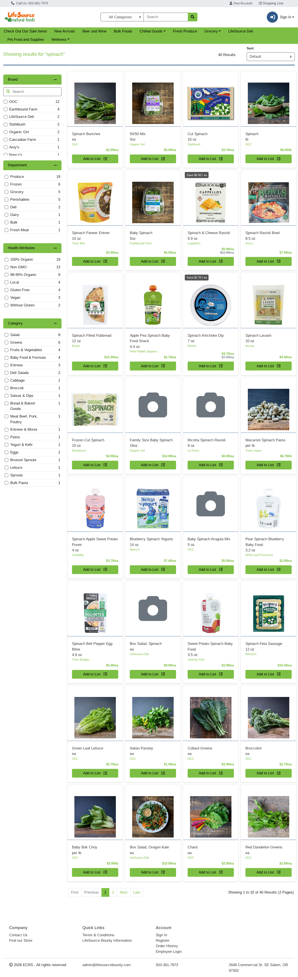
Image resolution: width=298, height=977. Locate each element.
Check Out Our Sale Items (25, 31)
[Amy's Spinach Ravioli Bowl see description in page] (268, 197)
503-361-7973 (167, 965)
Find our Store (20, 940)
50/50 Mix (138, 136)
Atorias (249, 346)
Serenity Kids (196, 659)
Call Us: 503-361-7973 (31, 3)
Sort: (250, 48)
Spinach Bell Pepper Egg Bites (92, 649)
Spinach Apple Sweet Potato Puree (95, 544)
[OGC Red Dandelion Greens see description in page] (268, 812)
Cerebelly (78, 555)
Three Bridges (81, 659)
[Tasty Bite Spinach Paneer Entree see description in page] (95, 197)
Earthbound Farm (141, 243)
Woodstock (79, 450)
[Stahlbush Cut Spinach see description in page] (210, 98)
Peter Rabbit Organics (144, 351)
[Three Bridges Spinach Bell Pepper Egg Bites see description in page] (95, 608)
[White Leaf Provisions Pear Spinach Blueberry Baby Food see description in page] (268, 504)
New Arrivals (64, 31)
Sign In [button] (285, 17)
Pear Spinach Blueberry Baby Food (264, 544)
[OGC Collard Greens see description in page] (210, 713)
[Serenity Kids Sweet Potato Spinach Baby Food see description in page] (210, 608)
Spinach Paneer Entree (91, 235)
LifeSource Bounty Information (107, 940)
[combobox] (166, 17)
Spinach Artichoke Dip (206, 338)
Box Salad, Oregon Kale (149, 850)
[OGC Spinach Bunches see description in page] (95, 98)
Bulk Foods (123, 31)
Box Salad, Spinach (146, 646)
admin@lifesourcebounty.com (106, 965)
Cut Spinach (197, 136)
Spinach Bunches (86, 136)
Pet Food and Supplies (25, 39)
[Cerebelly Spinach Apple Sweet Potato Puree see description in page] (95, 504)
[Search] (192, 17)
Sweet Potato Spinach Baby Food (210, 649)
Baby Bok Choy (84, 850)
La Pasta (193, 450)
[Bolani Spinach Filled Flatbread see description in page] (95, 300)
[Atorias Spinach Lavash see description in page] (268, 300)
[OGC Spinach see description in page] (268, 98)
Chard (192, 850)
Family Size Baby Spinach (151, 443)
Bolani (76, 346)
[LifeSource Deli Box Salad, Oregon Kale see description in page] (152, 812)
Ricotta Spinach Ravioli (207, 443)
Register (163, 940)
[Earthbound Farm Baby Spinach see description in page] (152, 197)
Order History (167, 946)
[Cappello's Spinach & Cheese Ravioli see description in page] (210, 197)
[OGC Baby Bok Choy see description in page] (95, 812)
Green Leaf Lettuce (87, 751)
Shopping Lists (273, 3)
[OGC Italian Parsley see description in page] (152, 713)
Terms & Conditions (98, 935)
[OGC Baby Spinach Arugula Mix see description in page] (210, 504)
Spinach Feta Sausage (263, 646)
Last (136, 892)
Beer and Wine (94, 31)
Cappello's (194, 243)
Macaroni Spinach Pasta (265, 443)
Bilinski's (251, 654)
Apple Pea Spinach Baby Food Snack (150, 341)
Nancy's (135, 549)
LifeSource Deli (240, 31)
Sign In (161, 935)
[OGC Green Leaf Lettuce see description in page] (95, 713)
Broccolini (253, 751)
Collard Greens (200, 751)
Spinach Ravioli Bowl (262, 235)
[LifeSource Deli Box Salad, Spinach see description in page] (152, 608)
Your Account (242, 3)
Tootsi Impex (253, 450)
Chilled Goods (151, 31)
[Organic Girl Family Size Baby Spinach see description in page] (152, 405)
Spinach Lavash (258, 338)
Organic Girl (137, 144)
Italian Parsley (141, 751)
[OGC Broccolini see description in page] (268, 713)
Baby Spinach (141, 235)
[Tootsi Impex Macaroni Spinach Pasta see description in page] (268, 405)
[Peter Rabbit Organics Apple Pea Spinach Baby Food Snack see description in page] (152, 300)
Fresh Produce (185, 31)
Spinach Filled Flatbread (91, 338)
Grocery (211, 31)
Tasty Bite (78, 243)
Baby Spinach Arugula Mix (209, 542)
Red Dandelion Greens (263, 850)
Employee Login (169, 952)
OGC (75, 144)
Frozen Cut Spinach (88, 443)
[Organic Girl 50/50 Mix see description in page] (152, 98)
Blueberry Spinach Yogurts (151, 542)
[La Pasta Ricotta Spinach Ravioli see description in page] (210, 405)
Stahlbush (194, 144)
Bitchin (192, 346)
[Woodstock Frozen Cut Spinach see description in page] (95, 405)
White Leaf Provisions (259, 555)
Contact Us (18, 935)
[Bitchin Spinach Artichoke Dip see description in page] (210, 300)
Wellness (59, 39)
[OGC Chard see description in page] (210, 812)
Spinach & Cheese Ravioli (209, 235)
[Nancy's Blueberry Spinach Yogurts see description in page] (152, 504)
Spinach (252, 136)
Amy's (249, 243)
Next (123, 892)
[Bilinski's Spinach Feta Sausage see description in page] (268, 608)
